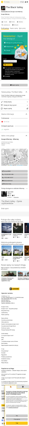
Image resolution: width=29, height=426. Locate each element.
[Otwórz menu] (27, 2)
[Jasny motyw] (2, 424)
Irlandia (3, 11)
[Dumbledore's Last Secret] (6, 228)
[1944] (6, 251)
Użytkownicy (4, 312)
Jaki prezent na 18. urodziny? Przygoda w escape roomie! (13, 374)
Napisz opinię (14, 28)
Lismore (14, 259)
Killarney (9, 193)
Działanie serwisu (5, 359)
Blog (2, 337)
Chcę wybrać (17, 419)
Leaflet (10, 165)
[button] (3, 151)
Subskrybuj (9, 65)
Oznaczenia (16, 197)
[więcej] (24, 18)
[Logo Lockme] (2, 2)
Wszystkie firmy (5, 310)
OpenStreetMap (20, 165)
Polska (4, 411)
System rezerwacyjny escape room (10, 324)
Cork (2, 236)
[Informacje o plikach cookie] (11, 387)
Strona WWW (7, 171)
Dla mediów (4, 360)
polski (3, 393)
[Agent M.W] (4, 194)
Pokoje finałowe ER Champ (8, 330)
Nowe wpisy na (13, 265)
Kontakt (3, 353)
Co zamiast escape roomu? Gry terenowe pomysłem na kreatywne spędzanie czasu (14, 382)
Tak (17, 423)
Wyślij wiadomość (8, 180)
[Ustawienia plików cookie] (23, 387)
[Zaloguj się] (25, 2)
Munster (8, 11)
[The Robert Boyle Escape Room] (18, 251)
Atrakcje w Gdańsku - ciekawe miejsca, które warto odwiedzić (14, 371)
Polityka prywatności (6, 357)
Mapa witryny (4, 362)
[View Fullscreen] (3, 156)
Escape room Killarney (17, 11)
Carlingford (15, 235)
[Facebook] (2, 420)
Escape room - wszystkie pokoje (9, 308)
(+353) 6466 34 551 (8, 177)
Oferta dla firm (5, 322)
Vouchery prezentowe (6, 320)
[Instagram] (4, 420)
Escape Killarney (5, 14)
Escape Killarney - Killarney (10, 139)
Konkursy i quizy (5, 328)
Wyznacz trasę (7, 184)
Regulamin (4, 355)
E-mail (4, 58)
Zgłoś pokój (22, 28)
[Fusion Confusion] (18, 228)
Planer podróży (5, 314)
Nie (17, 415)
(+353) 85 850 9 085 (8, 174)
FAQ (2, 339)
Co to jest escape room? (7, 335)
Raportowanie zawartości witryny (9, 345)
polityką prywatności (13, 407)
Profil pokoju (5, 28)
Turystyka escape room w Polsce (9, 341)
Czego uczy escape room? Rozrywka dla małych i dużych (13, 378)
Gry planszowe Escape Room (8, 326)
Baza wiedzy (4, 343)
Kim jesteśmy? (4, 351)
